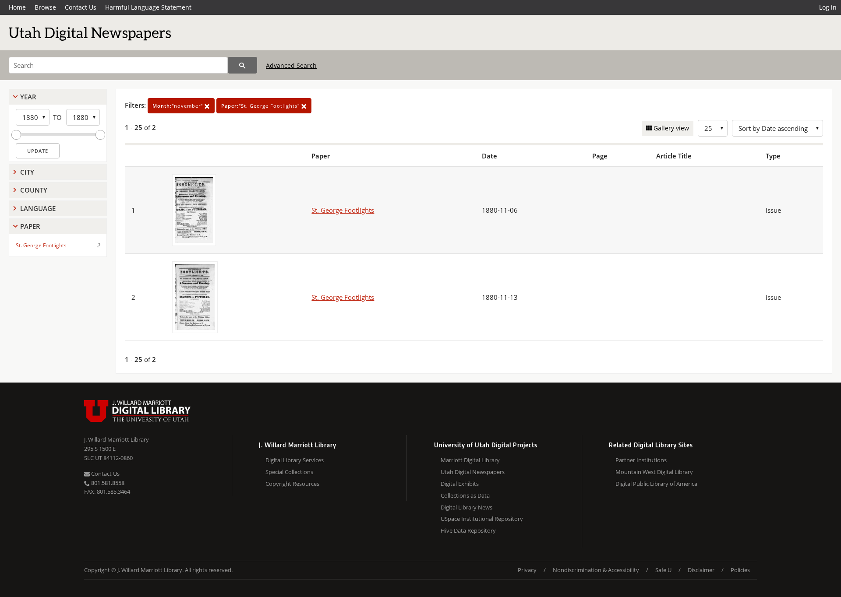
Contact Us (80, 7)
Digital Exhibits (460, 484)
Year (28, 96)
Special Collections (289, 472)
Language (38, 208)
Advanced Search (291, 65)
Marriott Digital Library (470, 460)
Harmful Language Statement (148, 7)
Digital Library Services (294, 460)
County (33, 190)
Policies (740, 570)
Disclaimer (701, 570)
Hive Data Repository (468, 530)
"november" (178, 105)
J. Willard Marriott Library (116, 439)
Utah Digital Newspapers (473, 472)
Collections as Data (465, 495)
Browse (45, 7)
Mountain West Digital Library (654, 472)
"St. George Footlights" (261, 105)
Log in (828, 7)
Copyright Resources (292, 484)
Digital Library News (466, 507)
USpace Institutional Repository (482, 519)
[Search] (242, 65)
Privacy (527, 570)
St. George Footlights (41, 245)
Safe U (663, 570)
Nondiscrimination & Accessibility (596, 570)
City (27, 172)
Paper (30, 226)
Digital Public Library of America (656, 484)
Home (17, 7)
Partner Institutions (641, 460)
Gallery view (670, 128)
